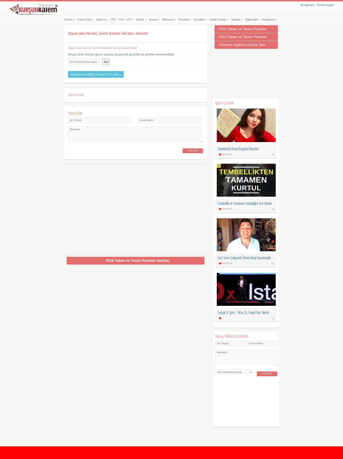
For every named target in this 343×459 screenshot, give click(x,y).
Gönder (193, 150)
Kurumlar (184, 19)
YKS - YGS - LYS (122, 19)
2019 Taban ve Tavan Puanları (243, 37)
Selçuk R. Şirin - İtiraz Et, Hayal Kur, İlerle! (243, 312)
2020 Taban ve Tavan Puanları (243, 29)
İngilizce (102, 19)
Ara (106, 61)
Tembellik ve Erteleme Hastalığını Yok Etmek (245, 203)
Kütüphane (269, 19)
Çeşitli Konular (218, 19)
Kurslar (154, 19)
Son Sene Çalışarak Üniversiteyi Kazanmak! (244, 257)
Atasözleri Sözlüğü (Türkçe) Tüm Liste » (96, 74)
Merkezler (169, 19)
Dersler (70, 19)
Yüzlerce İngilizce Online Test (242, 45)
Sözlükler (200, 19)
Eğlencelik (252, 19)
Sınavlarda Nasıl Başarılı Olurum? (238, 148)
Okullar (141, 19)
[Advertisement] (135, 208)
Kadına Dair (85, 19)
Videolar (237, 19)
